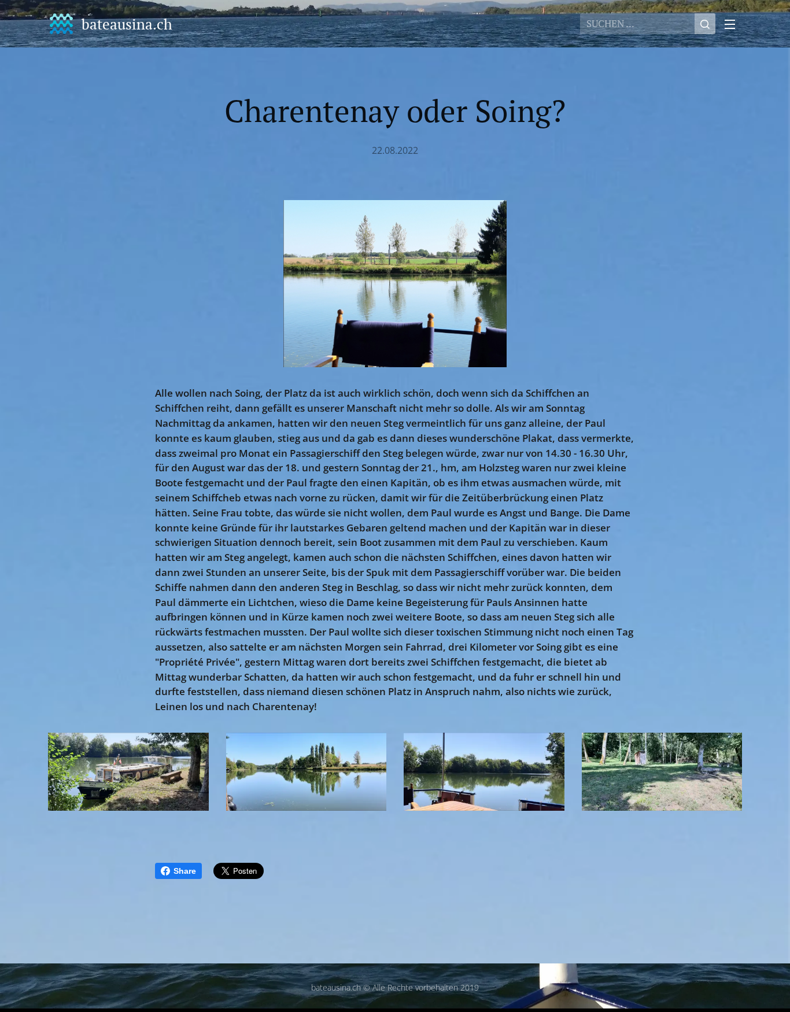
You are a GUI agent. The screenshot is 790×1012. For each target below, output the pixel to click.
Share (184, 871)
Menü (733, 23)
